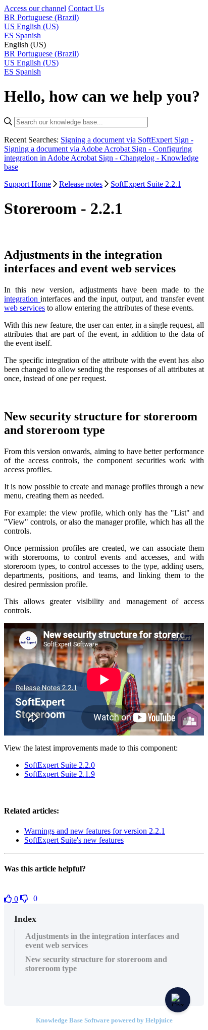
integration (22, 299)
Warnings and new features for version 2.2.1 (94, 831)
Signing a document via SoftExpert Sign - (127, 139)
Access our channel (35, 8)
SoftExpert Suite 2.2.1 (146, 184)
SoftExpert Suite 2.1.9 (59, 774)
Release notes (80, 184)
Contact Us (86, 8)
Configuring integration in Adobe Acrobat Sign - (98, 153)
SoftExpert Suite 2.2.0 (59, 765)
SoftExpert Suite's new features (74, 840)
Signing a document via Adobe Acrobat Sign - (78, 148)
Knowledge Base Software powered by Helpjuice (104, 1020)
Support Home (27, 184)
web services (24, 308)
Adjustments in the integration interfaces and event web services (102, 940)
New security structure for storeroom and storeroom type (96, 964)
